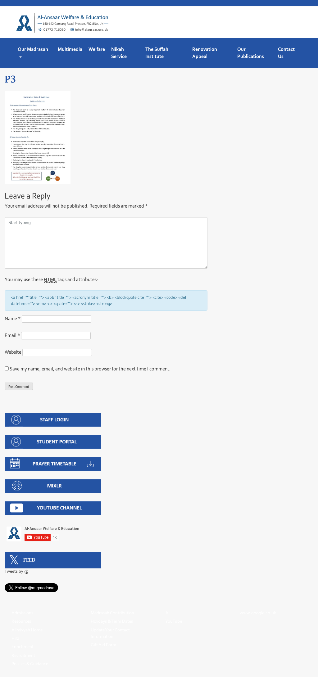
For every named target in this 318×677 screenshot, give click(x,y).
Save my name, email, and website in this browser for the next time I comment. (90, 369)
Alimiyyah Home (27, 630)
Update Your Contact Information (110, 633)
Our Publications (250, 52)
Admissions (22, 613)
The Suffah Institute (156, 52)
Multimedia (70, 49)
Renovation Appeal (204, 52)
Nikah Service (119, 52)
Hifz (15, 638)
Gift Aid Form (103, 645)
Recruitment (23, 655)
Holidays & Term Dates (112, 621)
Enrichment (22, 646)
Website (13, 352)
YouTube (173, 621)
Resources (21, 621)
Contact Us (286, 52)
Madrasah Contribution (112, 613)
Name (13, 318)
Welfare (97, 49)
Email (12, 335)
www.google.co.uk (258, 613)
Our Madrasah (33, 49)
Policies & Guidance (29, 663)
